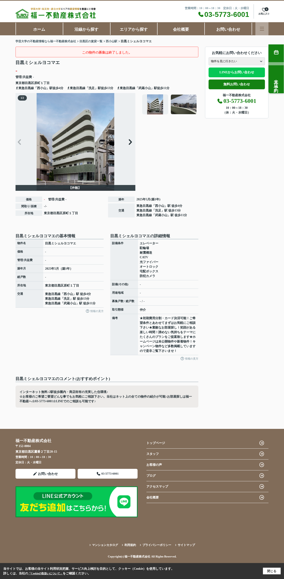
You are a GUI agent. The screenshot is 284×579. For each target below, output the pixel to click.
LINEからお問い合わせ (236, 72)
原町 (37, 83)
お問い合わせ (228, 29)
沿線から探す (87, 29)
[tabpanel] (169, 104)
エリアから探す (134, 29)
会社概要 (181, 29)
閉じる (271, 571)
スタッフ (152, 454)
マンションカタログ (105, 545)
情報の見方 (97, 311)
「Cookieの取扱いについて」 (45, 573)
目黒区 (29, 83)
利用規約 (130, 545)
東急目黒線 (144, 205)
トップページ (155, 443)
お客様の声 (154, 464)
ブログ (151, 475)
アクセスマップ (157, 486)
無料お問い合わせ (236, 84)
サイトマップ (186, 545)
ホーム (39, 29)
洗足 (158, 210)
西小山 (159, 205)
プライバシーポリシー (156, 545)
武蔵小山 (161, 215)
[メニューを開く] (262, 28)
